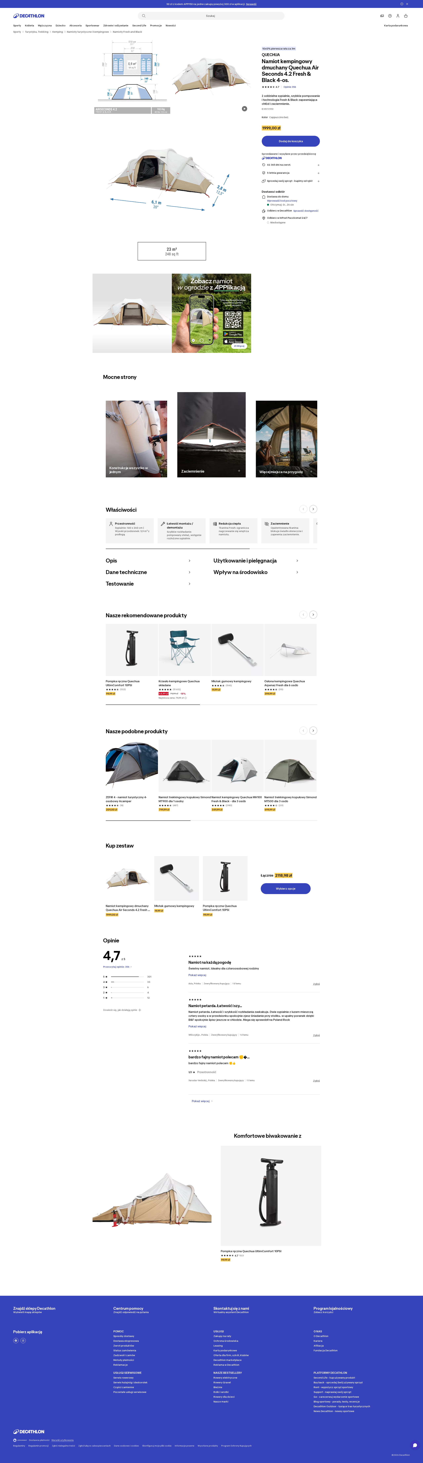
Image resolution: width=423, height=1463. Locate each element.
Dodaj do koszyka (291, 141)
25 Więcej (239, 346)
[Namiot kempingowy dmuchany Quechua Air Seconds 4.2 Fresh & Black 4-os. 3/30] (172, 194)
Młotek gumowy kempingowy (231, 681)
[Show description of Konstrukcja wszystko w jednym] (161, 471)
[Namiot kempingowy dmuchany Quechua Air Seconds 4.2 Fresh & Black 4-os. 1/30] (211, 75)
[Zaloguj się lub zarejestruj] (398, 16)
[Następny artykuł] (313, 509)
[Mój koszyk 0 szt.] (406, 16)
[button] (185, 698)
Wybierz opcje (285, 888)
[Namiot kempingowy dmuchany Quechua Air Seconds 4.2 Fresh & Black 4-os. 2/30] (132, 75)
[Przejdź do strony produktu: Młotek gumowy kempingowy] (176, 878)
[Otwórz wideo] (244, 108)
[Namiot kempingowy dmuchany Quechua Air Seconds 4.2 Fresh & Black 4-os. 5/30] (211, 313)
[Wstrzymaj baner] (401, 4)
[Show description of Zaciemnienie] (239, 470)
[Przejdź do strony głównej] (28, 16)
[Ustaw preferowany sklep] (382, 16)
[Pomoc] (390, 16)
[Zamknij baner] (407, 4)
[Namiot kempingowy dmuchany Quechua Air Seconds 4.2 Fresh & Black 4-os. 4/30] (132, 313)
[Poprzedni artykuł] (303, 509)
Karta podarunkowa (396, 25)
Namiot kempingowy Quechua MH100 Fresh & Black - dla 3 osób (237, 799)
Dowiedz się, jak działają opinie (120, 1010)
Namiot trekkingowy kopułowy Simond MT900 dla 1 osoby (185, 799)
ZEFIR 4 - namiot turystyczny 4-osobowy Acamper (126, 799)
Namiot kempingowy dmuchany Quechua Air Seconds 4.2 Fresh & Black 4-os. (128, 908)
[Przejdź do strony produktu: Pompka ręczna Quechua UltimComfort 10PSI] (225, 878)
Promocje (156, 25)
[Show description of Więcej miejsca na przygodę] (311, 471)
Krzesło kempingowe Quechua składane (179, 683)
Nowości (171, 25)
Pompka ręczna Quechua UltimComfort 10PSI (123, 683)
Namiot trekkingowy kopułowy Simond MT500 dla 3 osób (290, 799)
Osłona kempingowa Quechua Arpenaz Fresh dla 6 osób (285, 683)
